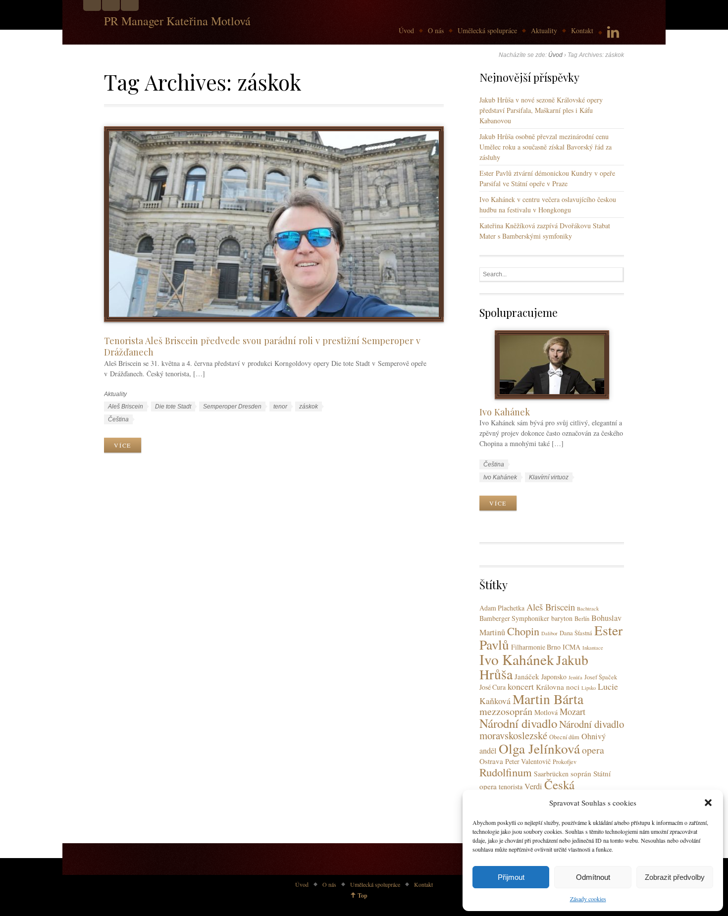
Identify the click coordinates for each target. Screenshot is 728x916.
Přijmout (511, 877)
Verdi (533, 786)
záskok (308, 406)
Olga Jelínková (539, 748)
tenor (280, 406)
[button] (708, 803)
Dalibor (549, 633)
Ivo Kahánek (504, 412)
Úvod (406, 30)
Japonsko (554, 676)
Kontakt (582, 30)
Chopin (523, 630)
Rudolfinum (505, 771)
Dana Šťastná (576, 633)
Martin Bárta (548, 699)
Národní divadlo (518, 723)
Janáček (527, 676)
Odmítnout (593, 877)
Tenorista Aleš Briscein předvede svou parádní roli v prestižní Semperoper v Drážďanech (262, 346)
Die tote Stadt (173, 406)
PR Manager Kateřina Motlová (177, 21)
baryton (561, 618)
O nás (436, 30)
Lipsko (588, 687)
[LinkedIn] (613, 32)
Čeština (118, 419)
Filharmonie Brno (536, 647)
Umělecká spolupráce (487, 30)
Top (362, 895)
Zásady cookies (588, 899)
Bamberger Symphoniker (514, 618)
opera (593, 750)
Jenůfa (575, 677)
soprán (581, 773)
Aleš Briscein (125, 406)
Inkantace (592, 647)
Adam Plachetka (501, 607)
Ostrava (491, 761)
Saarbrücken (551, 773)
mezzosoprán (505, 711)
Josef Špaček (600, 677)
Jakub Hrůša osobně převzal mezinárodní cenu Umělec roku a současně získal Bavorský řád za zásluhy (545, 147)
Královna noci (557, 687)
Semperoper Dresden (232, 406)
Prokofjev (564, 762)
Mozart (572, 711)
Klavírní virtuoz (549, 477)
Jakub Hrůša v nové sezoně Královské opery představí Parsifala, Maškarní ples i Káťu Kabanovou (541, 110)
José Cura (492, 687)
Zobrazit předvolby (675, 877)
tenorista (510, 786)
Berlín (581, 618)
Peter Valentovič (528, 761)
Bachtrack (588, 608)
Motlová (546, 712)
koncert (521, 686)
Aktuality (544, 30)
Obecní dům (564, 737)
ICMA (571, 647)
